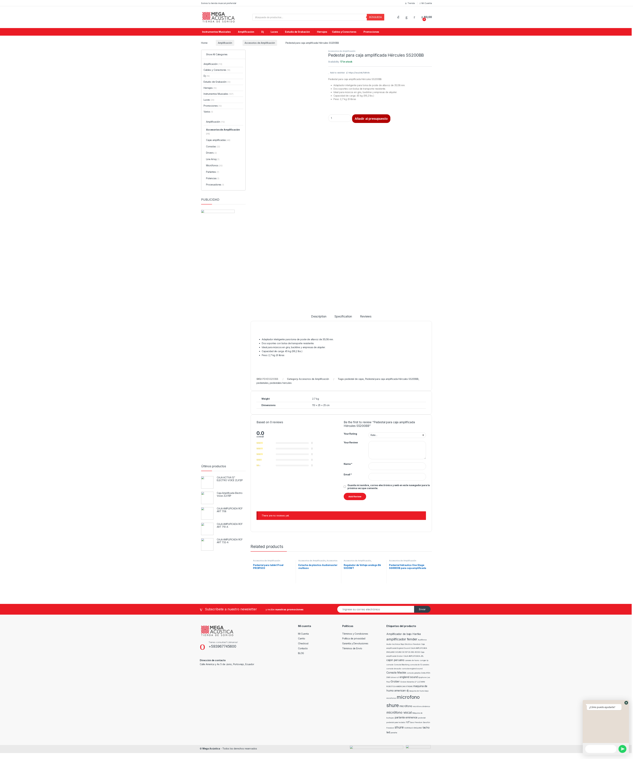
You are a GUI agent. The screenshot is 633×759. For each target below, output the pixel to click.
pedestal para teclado (395, 722)
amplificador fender (401, 639)
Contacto (303, 648)
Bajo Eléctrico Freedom (411, 644)
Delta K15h (425, 673)
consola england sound (412, 669)
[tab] (318, 318)
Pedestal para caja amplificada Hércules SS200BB (392, 379)
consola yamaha (414, 673)
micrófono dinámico (421, 706)
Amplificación (246, 31)
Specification (343, 316)
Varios (208, 111)
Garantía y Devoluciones (355, 643)
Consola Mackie (396, 672)
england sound (409, 677)
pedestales (262, 382)
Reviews (365, 316)
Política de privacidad (353, 638)
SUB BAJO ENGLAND (413, 728)
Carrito (301, 638)
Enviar (422, 609)
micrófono (405, 706)
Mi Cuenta (427, 3)
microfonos (391, 698)
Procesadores (215, 184)
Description (318, 316)
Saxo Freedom (416, 722)
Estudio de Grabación (297, 31)
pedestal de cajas (354, 379)
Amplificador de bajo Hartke (403, 634)
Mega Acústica (211, 748)
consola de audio (393, 669)
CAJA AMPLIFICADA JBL (413, 656)
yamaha (394, 733)
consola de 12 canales (419, 665)
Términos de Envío (352, 648)
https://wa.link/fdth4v (359, 72)
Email (348, 474)
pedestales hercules (280, 382)
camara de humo (412, 660)
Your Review (351, 442)
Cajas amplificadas (218, 140)
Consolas (213, 146)
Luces (274, 31)
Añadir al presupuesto (371, 119)
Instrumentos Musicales (216, 31)
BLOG (301, 653)
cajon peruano (395, 660)
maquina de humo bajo (419, 691)
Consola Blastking (401, 665)
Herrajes (322, 31)
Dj (262, 31)
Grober (395, 681)
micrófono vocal (399, 712)
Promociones (371, 31)
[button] (626, 703)
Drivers (211, 152)
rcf (407, 722)
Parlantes (212, 171)
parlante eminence (406, 717)
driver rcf (395, 677)
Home (204, 42)
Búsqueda (375, 17)
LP (415, 682)
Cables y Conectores (344, 31)
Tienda (411, 3)
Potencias (212, 178)
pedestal (422, 718)
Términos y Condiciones (355, 633)
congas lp (424, 660)
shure (399, 727)
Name (348, 463)
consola (389, 665)
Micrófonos (214, 165)
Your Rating (350, 433)
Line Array (212, 159)
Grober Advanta (407, 682)
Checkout (303, 643)
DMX (388, 677)
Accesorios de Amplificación (260, 42)
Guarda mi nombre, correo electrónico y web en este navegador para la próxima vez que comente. (388, 487)
